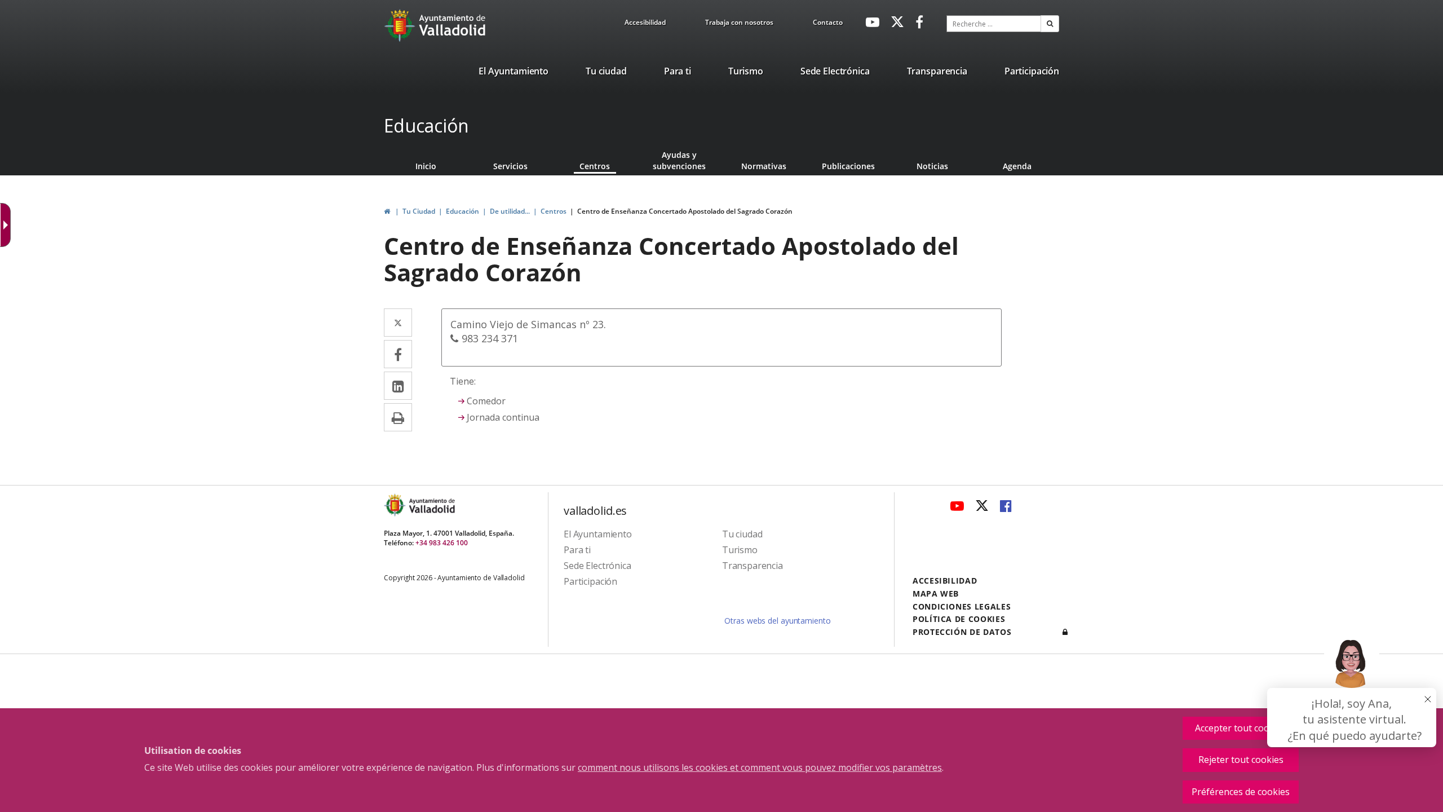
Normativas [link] (763, 166)
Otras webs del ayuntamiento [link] (777, 620)
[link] (645, 24)
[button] (1050, 23)
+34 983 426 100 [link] (441, 543)
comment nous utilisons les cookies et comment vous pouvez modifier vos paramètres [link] (760, 767)
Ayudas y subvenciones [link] (679, 160)
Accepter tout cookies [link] (1240, 728)
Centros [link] (594, 166)
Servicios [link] (510, 166)
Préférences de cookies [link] (1241, 791)
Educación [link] (462, 211)
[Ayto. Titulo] (431, 505)
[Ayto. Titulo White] (452, 25)
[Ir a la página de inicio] (401, 25)
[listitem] (513, 73)
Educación (426, 125)
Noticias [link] (932, 166)
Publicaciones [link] (848, 166)
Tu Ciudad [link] (418, 211)
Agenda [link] (1017, 166)
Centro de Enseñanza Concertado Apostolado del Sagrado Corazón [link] (685, 211)
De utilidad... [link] (510, 211)
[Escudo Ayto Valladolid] (396, 505)
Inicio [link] (425, 166)
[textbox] (993, 23)
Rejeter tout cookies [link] (1240, 759)
